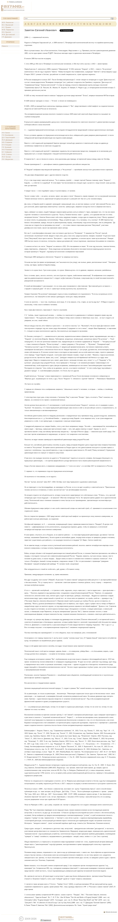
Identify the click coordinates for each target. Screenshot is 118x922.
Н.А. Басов (6, 133)
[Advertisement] (75, 6)
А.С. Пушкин (6, 27)
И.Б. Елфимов (7, 142)
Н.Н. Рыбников (7, 149)
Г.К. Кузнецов (6, 147)
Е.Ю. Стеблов (7, 154)
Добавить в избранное (15, 1)
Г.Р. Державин (7, 37)
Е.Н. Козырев (6, 145)
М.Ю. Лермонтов (8, 30)
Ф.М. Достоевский (8, 34)
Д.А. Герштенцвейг (8, 137)
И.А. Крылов (6, 32)
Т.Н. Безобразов (7, 135)
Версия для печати (111, 912)
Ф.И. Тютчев (6, 157)
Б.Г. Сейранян (7, 152)
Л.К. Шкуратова (7, 159)
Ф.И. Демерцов (7, 140)
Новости (5, 46)
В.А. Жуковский (7, 25)
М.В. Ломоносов (7, 22)
